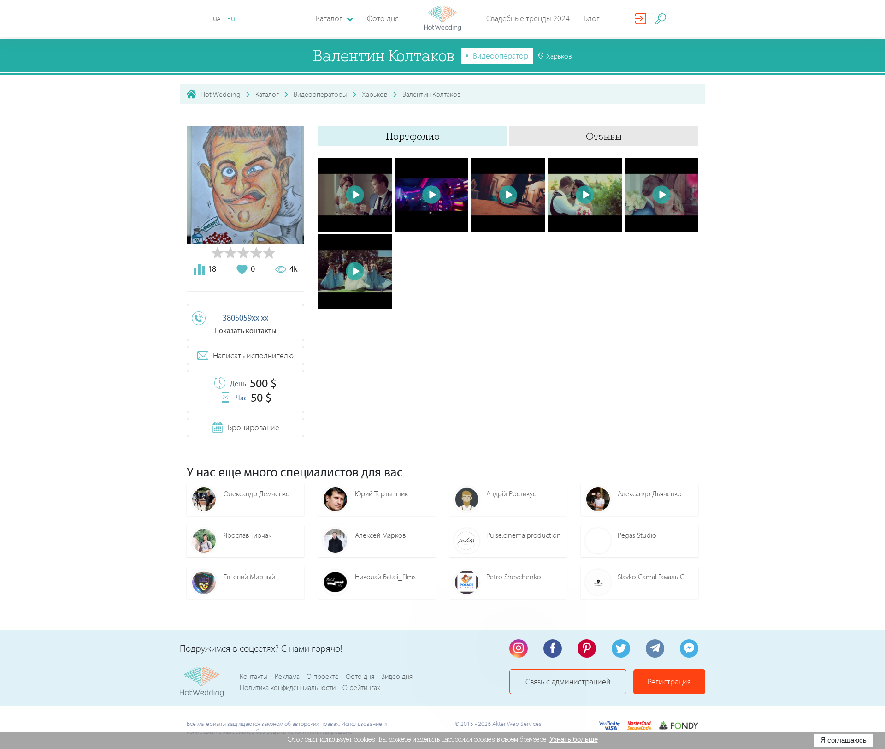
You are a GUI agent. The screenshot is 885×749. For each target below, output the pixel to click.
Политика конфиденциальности (288, 687)
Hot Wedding (221, 94)
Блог (592, 18)
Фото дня (383, 18)
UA (217, 18)
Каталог (267, 94)
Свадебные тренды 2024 (528, 18)
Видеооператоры (320, 94)
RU (231, 18)
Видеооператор (500, 55)
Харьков (375, 94)
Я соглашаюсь (843, 740)
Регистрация (669, 681)
